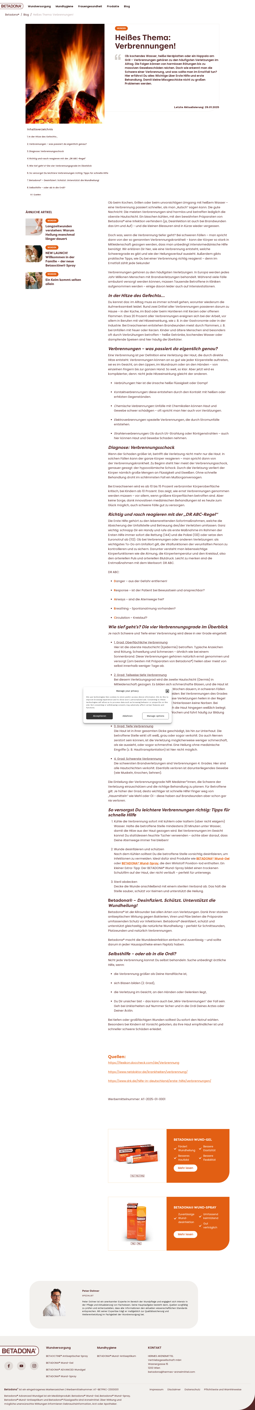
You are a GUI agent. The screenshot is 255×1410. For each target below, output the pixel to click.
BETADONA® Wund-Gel (193, 1140)
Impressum (157, 1389)
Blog (127, 6)
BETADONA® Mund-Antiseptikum (116, 1356)
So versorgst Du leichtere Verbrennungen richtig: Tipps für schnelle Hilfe (68, 173)
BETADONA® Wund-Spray (195, 1207)
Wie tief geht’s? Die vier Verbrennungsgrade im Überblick (60, 165)
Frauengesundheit (90, 6)
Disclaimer (174, 1389)
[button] (167, 690)
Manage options (155, 716)
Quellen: (37, 194)
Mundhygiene (106, 1348)
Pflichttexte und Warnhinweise (222, 1389)
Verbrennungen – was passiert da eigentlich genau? (58, 144)
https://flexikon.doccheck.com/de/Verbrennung (143, 1063)
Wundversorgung (58, 1348)
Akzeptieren (99, 716)
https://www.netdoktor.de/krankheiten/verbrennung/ (148, 1072)
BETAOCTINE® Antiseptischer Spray (67, 1356)
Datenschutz (192, 1389)
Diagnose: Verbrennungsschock (46, 151)
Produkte (113, 6)
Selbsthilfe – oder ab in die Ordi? (47, 187)
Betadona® (12, 14)
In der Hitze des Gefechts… (43, 136)
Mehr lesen (185, 1168)
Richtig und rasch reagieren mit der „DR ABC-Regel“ (57, 158)
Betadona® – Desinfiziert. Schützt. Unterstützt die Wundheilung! (64, 180)
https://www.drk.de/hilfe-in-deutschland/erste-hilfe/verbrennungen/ (159, 1081)
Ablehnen (127, 716)
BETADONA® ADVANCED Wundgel (65, 1369)
